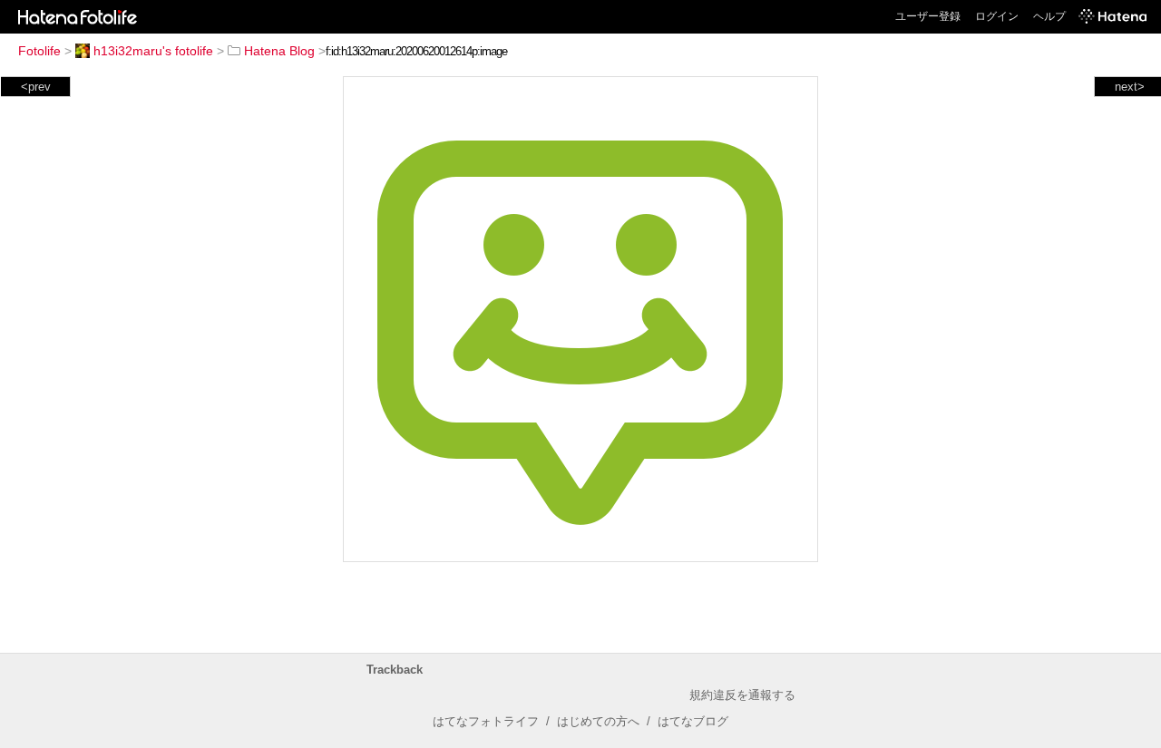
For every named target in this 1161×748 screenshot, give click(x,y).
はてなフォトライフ (486, 721)
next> (1130, 86)
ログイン (997, 16)
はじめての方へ (598, 721)
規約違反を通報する (742, 695)
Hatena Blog (279, 51)
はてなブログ (693, 721)
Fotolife (39, 51)
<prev (36, 86)
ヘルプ (1049, 16)
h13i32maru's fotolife (153, 51)
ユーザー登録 (928, 16)
